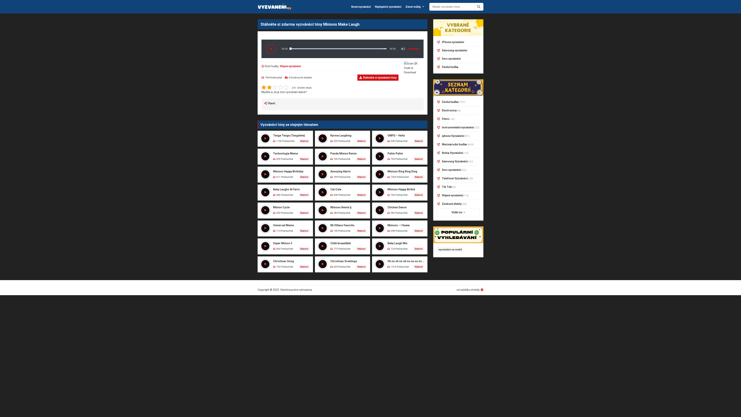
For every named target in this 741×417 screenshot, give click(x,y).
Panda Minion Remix (343, 153)
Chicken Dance (397, 207)
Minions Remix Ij (340, 207)
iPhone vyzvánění (453, 42)
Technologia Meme (285, 153)
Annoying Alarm (340, 171)
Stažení (304, 141)
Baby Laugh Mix (397, 243)
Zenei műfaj (413, 6)
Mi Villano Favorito (342, 225)
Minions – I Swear (398, 225)
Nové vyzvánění (361, 6)
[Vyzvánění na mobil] (275, 7)
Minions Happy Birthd (401, 189)
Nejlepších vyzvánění (388, 6)
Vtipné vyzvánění (290, 66)
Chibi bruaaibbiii (340, 243)
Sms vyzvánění (451, 58)
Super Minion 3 (282, 243)
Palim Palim (395, 153)
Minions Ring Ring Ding (402, 171)
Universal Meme (283, 225)
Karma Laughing (340, 135)
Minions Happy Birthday (288, 171)
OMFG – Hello (396, 135)
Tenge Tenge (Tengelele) (289, 135)
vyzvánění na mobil (450, 249)
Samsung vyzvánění (454, 50)
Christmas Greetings (343, 261)
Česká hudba (450, 67)
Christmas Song (283, 261)
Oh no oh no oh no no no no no (406, 261)
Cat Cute (335, 189)
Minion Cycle (281, 207)
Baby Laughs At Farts (286, 189)
